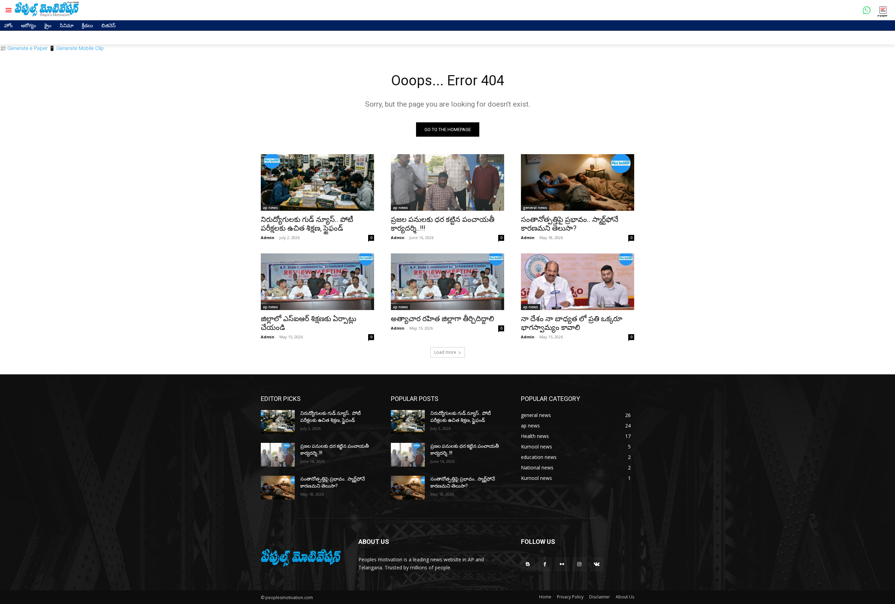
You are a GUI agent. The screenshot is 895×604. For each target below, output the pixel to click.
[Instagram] (579, 564)
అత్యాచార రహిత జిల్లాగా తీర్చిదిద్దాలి (442, 319)
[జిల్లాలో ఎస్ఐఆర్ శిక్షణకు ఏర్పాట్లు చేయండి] (317, 281)
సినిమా (66, 25)
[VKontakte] (596, 564)
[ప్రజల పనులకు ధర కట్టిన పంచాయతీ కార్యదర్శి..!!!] (447, 182)
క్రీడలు (87, 25)
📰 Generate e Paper (24, 48)
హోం (8, 25)
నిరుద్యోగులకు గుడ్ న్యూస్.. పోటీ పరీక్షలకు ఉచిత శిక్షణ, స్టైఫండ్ (307, 223)
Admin (267, 237)
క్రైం (47, 25)
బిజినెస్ (108, 25)
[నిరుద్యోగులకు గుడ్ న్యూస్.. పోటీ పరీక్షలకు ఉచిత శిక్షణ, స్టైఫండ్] (317, 182)
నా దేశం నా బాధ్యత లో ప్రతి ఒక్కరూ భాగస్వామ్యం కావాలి (571, 323)
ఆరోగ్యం (28, 25)
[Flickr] (562, 564)
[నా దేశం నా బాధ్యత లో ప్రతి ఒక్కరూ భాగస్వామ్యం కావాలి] (577, 281)
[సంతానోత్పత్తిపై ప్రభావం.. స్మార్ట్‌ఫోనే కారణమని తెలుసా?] (577, 182)
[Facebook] (545, 564)
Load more (445, 352)
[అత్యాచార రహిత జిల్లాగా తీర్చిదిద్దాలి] (447, 281)
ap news (270, 207)
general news (535, 207)
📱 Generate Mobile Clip (76, 48)
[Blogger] (528, 564)
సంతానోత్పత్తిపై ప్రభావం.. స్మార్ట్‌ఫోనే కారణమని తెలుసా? (569, 223)
